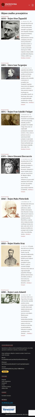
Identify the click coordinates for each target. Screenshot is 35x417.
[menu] (32, 5)
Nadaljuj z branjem (25, 58)
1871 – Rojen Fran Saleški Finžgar (17, 111)
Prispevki (4, 379)
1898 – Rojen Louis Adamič (13, 292)
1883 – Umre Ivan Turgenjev (14, 65)
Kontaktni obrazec (6, 395)
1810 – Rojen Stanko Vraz (13, 243)
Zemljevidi (4, 383)
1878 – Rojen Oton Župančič (14, 18)
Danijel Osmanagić (5, 16)
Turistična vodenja (6, 386)
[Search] (29, 5)
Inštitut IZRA (5, 388)
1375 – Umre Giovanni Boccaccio (16, 156)
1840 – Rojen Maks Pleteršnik (15, 198)
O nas (3, 385)
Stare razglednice (6, 381)
